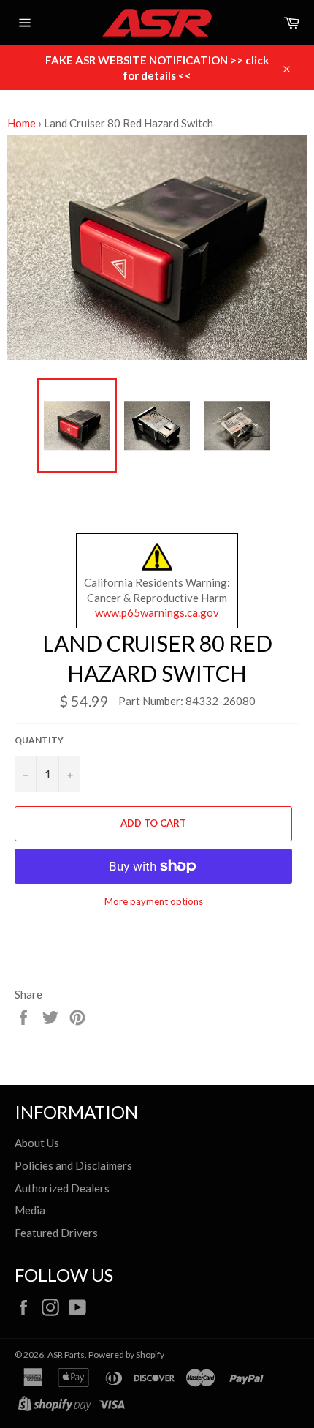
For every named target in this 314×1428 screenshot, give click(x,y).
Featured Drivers (56, 1232)
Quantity (39, 739)
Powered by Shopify (126, 1354)
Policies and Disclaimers (73, 1165)
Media (30, 1210)
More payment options (153, 901)
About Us (37, 1142)
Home (21, 122)
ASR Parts (66, 1354)
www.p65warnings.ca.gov (157, 612)
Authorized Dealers (62, 1188)
